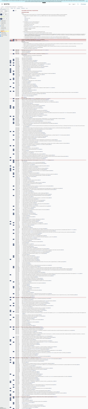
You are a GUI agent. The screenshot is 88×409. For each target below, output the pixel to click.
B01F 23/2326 (18, 66)
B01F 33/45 (45, 160)
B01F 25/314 (17, 111)
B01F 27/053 (17, 164)
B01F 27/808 (17, 271)
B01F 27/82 (17, 273)
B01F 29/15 (17, 299)
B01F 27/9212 (18, 288)
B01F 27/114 (17, 189)
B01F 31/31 (17, 338)
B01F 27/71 (17, 254)
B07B (25, 20)
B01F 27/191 (17, 210)
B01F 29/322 (17, 307)
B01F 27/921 (17, 287)
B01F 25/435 (17, 130)
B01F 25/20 (17, 100)
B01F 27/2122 (18, 217)
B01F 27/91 (17, 285)
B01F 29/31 (17, 304)
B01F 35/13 (17, 401)
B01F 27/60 (17, 239)
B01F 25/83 (17, 156)
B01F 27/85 (17, 277)
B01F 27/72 (17, 255)
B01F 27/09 (17, 169)
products (34, 43)
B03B (25, 18)
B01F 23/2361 (18, 72)
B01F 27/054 (17, 165)
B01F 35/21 (17, 403)
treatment (24, 94)
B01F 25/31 (17, 107)
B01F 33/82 (17, 389)
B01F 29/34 (17, 310)
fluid (34, 100)
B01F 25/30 (17, 106)
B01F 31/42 (17, 340)
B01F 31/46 (17, 345)
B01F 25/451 (17, 136)
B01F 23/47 (17, 86)
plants (29, 357)
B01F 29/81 (17, 318)
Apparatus (26, 34)
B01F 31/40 (17, 339)
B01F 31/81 (17, 352)
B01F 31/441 (17, 343)
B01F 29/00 (17, 297)
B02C (30, 116)
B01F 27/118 (17, 201)
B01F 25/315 (17, 112)
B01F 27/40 (17, 233)
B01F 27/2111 (18, 215)
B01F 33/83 (17, 390)
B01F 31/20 (17, 329)
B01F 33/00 (17, 357)
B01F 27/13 (17, 203)
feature (49, 36)
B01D (25, 16)
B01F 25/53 (17, 143)
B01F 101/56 (3, 16)
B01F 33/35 (17, 372)
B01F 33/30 (17, 362)
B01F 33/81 (17, 388)
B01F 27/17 (17, 206)
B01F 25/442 (17, 133)
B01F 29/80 (17, 317)
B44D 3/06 (46, 40)
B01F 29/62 (45, 300)
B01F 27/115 (17, 195)
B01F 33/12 (17, 359)
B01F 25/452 (17, 137)
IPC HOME (1, 9)
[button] (13, 10)
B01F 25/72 (17, 150)
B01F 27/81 (71, 229)
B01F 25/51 (17, 140)
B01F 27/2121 (18, 216)
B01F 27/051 (17, 162)
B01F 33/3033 (18, 370)
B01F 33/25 (17, 361)
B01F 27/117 (17, 200)
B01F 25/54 (17, 144)
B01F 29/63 (17, 314)
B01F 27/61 (17, 240)
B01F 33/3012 (18, 365)
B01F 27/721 (17, 256)
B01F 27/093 (17, 171)
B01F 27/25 (17, 228)
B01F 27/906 (17, 284)
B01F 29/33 (17, 309)
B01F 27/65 (17, 242)
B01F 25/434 (17, 129)
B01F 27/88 (17, 280)
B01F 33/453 (17, 378)
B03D (29, 18)
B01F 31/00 (17, 326)
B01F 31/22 (17, 330)
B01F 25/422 (17, 120)
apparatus (31, 25)
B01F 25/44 (17, 131)
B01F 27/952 (17, 294)
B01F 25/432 (17, 125)
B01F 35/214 (17, 407)
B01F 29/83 (17, 319)
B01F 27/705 (17, 249)
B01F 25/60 (17, 145)
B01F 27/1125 (18, 182)
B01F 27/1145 (18, 194)
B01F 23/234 (17, 68)
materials (38, 15)
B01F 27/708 (17, 253)
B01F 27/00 (17, 160)
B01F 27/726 (17, 261)
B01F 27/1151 (18, 196)
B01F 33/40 (17, 374)
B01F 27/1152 (18, 197)
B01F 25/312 (17, 109)
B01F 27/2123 (18, 219)
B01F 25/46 (17, 138)
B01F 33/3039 (18, 371)
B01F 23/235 (17, 69)
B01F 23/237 (17, 73)
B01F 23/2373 (18, 74)
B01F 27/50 (17, 236)
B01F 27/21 (17, 213)
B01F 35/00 (17, 396)
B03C (27, 18)
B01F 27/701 (17, 245)
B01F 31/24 (17, 332)
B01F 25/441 (17, 132)
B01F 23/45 (17, 82)
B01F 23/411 (17, 80)
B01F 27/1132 (18, 188)
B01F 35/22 (17, 408)
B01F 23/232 (17, 65)
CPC (2, 31)
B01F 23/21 (17, 60)
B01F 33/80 (17, 387)
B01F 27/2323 (18, 227)
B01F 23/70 (17, 94)
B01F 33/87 (17, 395)
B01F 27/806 (17, 268)
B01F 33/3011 (18, 364)
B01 (16, 39)
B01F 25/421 (17, 119)
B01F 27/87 (17, 279)
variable (25, 223)
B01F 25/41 (17, 117)
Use (22, 299)
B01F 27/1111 (18, 175)
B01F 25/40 (17, 116)
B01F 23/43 (17, 81)
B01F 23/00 (17, 53)
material (53, 36)
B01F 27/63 (17, 241)
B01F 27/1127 (18, 184)
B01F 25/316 (65, 112)
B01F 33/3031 (47, 358)
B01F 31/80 (17, 351)
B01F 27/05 (17, 161)
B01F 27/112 (17, 176)
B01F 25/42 (17, 118)
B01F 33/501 (17, 381)
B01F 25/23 (17, 103)
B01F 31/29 (17, 336)
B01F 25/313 (17, 110)
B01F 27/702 (17, 246)
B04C (27, 19)
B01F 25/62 (17, 146)
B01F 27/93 (17, 291)
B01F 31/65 (17, 350)
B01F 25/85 (17, 157)
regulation (30, 402)
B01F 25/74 (17, 152)
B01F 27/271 (17, 230)
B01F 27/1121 (18, 177)
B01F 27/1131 (18, 187)
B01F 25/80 (17, 153)
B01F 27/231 (17, 223)
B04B (25, 19)
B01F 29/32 (17, 305)
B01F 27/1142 (18, 190)
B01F (16, 40)
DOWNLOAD (4, 9)
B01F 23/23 (17, 62)
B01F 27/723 (17, 259)
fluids (49, 368)
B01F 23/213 (17, 61)
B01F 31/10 (31, 349)
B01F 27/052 (17, 163)
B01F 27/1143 (18, 191)
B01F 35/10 (17, 397)
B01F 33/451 (17, 376)
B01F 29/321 (17, 306)
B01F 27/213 (17, 221)
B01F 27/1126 (18, 183)
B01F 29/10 (17, 298)
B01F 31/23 (17, 331)
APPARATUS (38, 39)
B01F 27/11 (17, 172)
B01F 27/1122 (18, 178)
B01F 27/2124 (18, 220)
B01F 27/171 (17, 207)
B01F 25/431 (17, 123)
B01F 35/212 (17, 404)
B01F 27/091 (17, 170)
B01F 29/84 (17, 320)
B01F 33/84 (17, 391)
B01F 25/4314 (18, 124)
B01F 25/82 (17, 155)
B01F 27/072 (17, 168)
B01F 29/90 (17, 325)
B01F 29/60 (17, 311)
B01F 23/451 (17, 84)
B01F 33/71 (17, 385)
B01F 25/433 (43, 119)
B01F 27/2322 (18, 226)
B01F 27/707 (17, 252)
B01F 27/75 (17, 265)
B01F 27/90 (17, 281)
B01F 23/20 (17, 59)
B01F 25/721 (17, 151)
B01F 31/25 (17, 333)
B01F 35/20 (17, 402)
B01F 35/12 (17, 400)
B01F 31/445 (17, 344)
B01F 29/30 (17, 303)
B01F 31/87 (17, 356)
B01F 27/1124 (18, 181)
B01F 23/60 (17, 91)
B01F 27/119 (17, 202)
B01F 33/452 (17, 377)
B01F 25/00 (17, 98)
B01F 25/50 (17, 139)
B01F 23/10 (17, 58)
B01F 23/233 (17, 67)
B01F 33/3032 (51, 358)
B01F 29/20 (17, 300)
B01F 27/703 (17, 247)
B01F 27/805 (17, 267)
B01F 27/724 (17, 260)
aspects (40, 26)
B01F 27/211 (17, 214)
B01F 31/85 (17, 353)
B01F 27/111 (17, 174)
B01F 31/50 (35, 334)
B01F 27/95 (17, 293)
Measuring (23, 402)
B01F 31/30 (17, 337)
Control (26, 402)
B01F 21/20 (17, 52)
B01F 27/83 (17, 274)
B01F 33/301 (17, 363)
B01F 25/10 (17, 99)
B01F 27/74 (17, 264)
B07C (27, 20)
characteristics (30, 21)
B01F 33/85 (17, 394)
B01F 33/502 (17, 382)
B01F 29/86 (17, 323)
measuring (33, 407)
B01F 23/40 (17, 78)
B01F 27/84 (17, 275)
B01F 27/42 (17, 235)
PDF (4, 18)
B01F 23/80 (17, 95)
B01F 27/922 (17, 290)
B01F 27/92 (17, 286)
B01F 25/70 (17, 149)
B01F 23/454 (17, 85)
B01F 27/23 (17, 222)
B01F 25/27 (17, 105)
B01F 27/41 (17, 234)
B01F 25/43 (17, 122)
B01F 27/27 (17, 229)
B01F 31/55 (17, 347)
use (36, 14)
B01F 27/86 (17, 278)
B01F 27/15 (17, 204)
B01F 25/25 (17, 104)
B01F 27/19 (17, 209)
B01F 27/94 (17, 292)
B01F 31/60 (17, 349)
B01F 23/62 (17, 92)
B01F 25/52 (17, 142)
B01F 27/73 (17, 262)
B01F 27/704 (17, 248)
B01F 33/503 (17, 383)
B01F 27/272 (17, 232)
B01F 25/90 (17, 158)
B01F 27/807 (17, 269)
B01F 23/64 (17, 93)
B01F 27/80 (17, 266)
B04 (46, 98)
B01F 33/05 (17, 358)
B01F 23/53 (17, 88)
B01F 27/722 (17, 258)
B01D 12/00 (50, 87)
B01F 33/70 (17, 384)
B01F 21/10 (17, 51)
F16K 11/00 (37, 116)
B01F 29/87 (17, 324)
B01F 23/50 (17, 87)
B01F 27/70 (17, 243)
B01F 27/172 (17, 208)
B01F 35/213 (17, 406)
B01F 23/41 (17, 79)
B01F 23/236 (17, 71)
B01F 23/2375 (18, 75)
